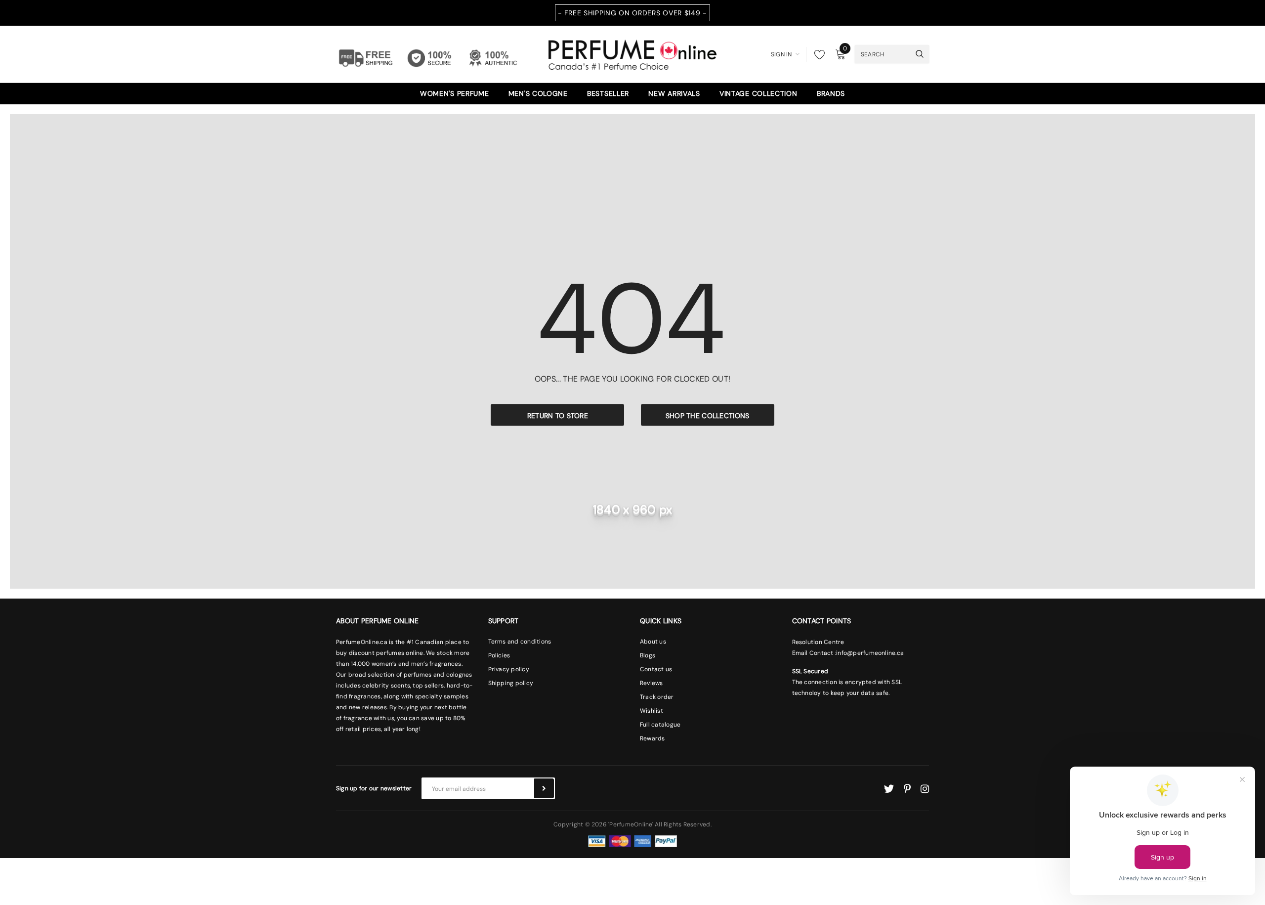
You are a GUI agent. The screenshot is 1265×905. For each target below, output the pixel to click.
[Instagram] (925, 788)
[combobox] (882, 54)
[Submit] (544, 788)
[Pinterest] (907, 788)
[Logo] (632, 53)
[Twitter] (889, 788)
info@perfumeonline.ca (870, 653)
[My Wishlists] (817, 54)
